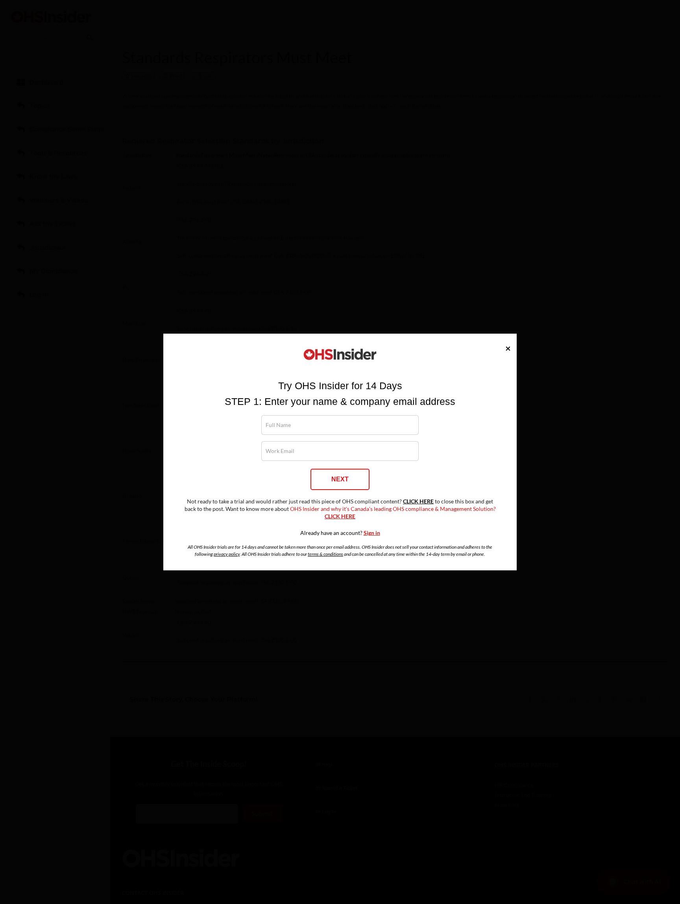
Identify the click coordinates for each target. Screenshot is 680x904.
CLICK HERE (418, 501)
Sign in (372, 533)
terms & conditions (325, 554)
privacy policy (227, 554)
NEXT (340, 479)
